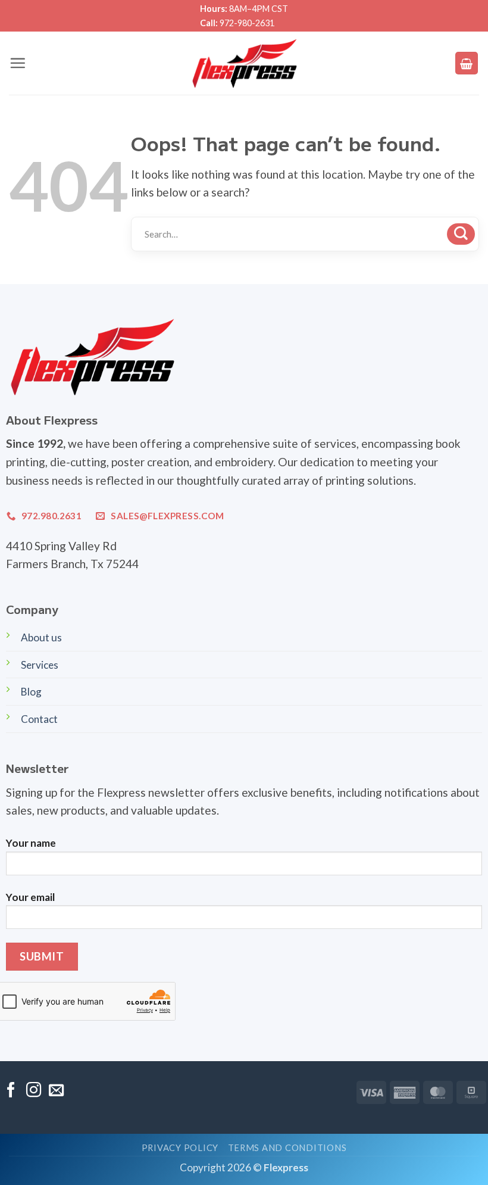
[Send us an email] (56, 1091)
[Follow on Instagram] (33, 1091)
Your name (31, 843)
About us (41, 637)
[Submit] (461, 234)
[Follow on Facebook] (11, 1091)
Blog (31, 691)
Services (39, 665)
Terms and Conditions (287, 1148)
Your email (30, 897)
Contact (39, 719)
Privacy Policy (180, 1148)
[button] (17, 62)
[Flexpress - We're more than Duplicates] (244, 63)
